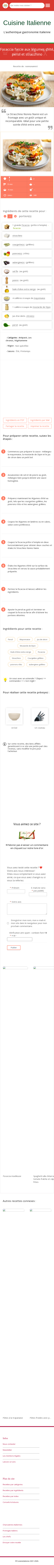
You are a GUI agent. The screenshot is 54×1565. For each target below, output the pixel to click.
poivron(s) (17, 253)
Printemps (25, 351)
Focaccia (25, 225)
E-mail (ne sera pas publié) (38, 889)
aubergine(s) (18, 262)
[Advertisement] (27, 387)
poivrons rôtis (16, 664)
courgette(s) (18, 244)
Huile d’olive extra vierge (20, 652)
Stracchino (16, 658)
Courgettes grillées (35, 658)
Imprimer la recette (39, 426)
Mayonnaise (25, 639)
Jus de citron (42, 639)
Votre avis (15, 901)
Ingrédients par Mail (39, 420)
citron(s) (30, 316)
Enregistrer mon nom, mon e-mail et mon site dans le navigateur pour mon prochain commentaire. (29, 923)
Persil (10, 639)
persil (15, 325)
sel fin (15, 271)
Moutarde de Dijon (28, 646)
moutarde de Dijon (42, 307)
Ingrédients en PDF (15, 420)
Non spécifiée (21, 345)
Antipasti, (23, 337)
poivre (15, 280)
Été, (18, 351)
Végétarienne (20, 340)
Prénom (14, 887)
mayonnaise (39, 298)
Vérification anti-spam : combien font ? (28, 934)
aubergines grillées (37, 664)
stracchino (17, 235)
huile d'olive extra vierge (24, 289)
